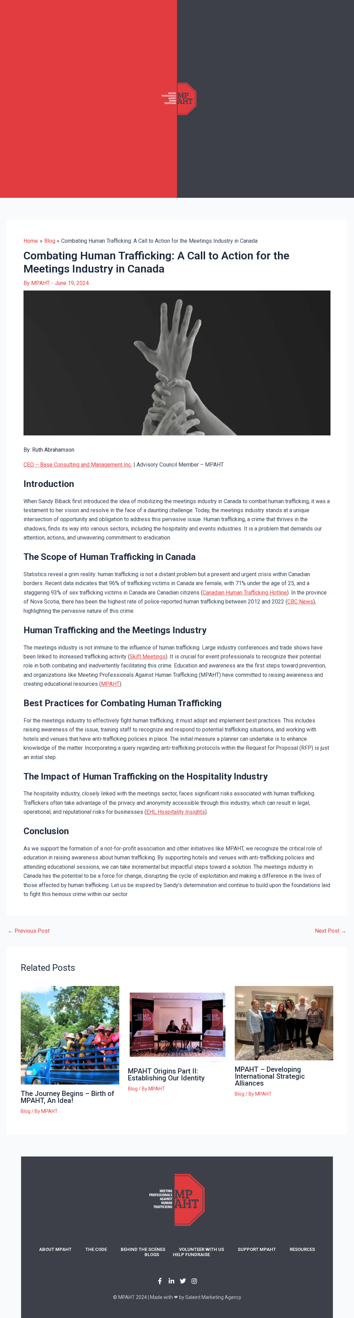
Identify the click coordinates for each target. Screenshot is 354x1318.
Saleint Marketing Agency (213, 1297)
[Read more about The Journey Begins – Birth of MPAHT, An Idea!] (70, 1035)
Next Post (330, 931)
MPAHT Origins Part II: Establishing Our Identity (166, 1074)
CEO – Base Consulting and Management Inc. (78, 464)
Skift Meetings (148, 656)
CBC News (300, 601)
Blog (25, 1111)
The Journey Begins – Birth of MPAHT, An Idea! (67, 1097)
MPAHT (110, 684)
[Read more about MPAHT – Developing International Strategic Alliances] (284, 1023)
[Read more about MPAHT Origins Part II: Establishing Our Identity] (177, 1024)
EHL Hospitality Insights (175, 812)
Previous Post (28, 931)
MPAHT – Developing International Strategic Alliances (270, 1076)
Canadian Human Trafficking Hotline (245, 592)
